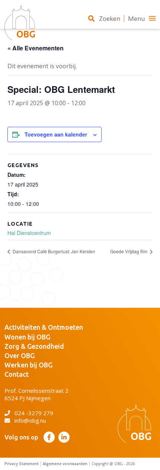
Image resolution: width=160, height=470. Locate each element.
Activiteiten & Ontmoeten (43, 327)
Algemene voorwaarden (65, 463)
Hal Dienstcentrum (29, 232)
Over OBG (19, 355)
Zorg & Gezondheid (34, 346)
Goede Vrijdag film (129, 251)
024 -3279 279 (34, 413)
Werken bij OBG (28, 365)
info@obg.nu (30, 420)
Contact (16, 374)
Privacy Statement (21, 463)
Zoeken (109, 18)
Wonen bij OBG (27, 337)
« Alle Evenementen (35, 48)
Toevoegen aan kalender (56, 134)
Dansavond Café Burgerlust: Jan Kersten (53, 251)
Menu (136, 18)
